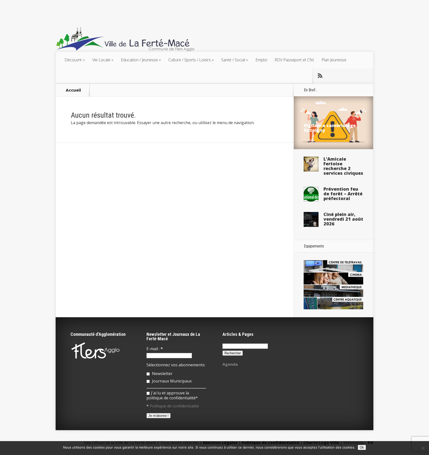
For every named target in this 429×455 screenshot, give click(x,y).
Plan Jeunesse (334, 60)
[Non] (422, 448)
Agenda (230, 364)
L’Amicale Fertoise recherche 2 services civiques (343, 166)
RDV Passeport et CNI (294, 60)
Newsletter (162, 373)
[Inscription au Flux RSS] (320, 76)
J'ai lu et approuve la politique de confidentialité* (172, 395)
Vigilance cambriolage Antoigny (330, 127)
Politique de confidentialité (174, 406)
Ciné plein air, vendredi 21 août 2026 (343, 219)
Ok (362, 447)
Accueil (73, 90)
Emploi (261, 60)
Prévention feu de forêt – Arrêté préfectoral (342, 193)
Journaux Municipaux (171, 381)
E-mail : (154, 348)
